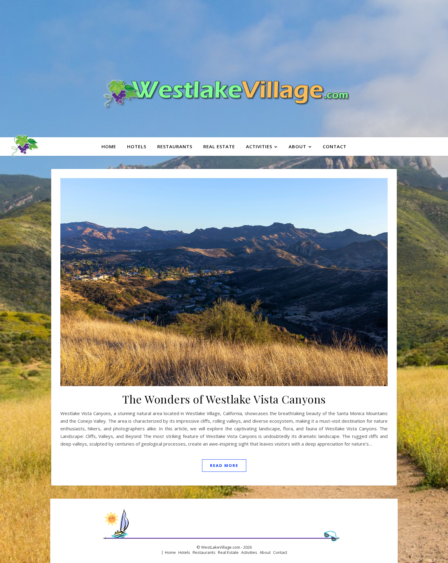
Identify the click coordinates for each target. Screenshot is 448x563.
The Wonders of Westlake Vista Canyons (224, 399)
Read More (224, 465)
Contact (335, 146)
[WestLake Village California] (224, 68)
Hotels (136, 146)
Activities (259, 146)
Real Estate (219, 146)
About (297, 146)
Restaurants (174, 146)
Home (108, 146)
